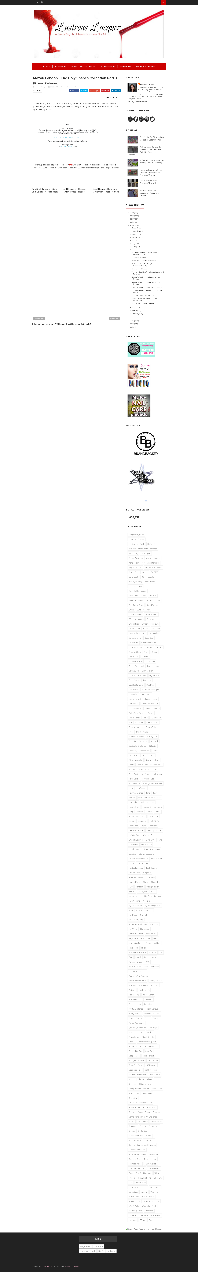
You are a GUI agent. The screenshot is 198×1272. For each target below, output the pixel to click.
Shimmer (132, 1084)
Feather (147, 708)
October (135, 234)
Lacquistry (142, 821)
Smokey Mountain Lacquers (140, 1103)
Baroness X (133, 577)
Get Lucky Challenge (137, 746)
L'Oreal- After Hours (139, 258)
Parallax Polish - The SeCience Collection (147, 287)
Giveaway (133, 750)
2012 (132, 327)
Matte (145, 882)
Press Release (75, 87)
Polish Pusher (148, 995)
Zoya (150, 1220)
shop (71, 165)
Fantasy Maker (135, 708)
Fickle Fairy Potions (137, 713)
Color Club (148, 638)
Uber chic (158, 1178)
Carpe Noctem (151, 614)
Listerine (132, 854)
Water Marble (134, 1201)
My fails (146, 901)
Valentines (133, 1192)
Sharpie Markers (145, 1079)
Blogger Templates (72, 1266)
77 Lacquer (145, 553)
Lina (160, 840)
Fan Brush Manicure (150, 704)
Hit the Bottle (134, 783)
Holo (131, 788)
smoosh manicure (136, 1107)
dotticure (147, 680)
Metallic (132, 891)
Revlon (150, 1032)
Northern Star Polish (137, 952)
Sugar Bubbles (135, 1140)
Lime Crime (150, 840)
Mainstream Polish (136, 877)
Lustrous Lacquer (147, 84)
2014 (132, 321)
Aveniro (145, 572)
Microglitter (143, 891)
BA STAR (154, 572)
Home (47, 66)
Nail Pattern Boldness (138, 924)
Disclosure (60, 66)
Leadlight (153, 826)
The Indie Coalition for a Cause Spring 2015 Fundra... (148, 273)
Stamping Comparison (149, 1126)
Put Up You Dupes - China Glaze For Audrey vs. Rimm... (145, 253)
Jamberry (158, 807)
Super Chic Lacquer (137, 1150)
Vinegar (144, 1192)
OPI (161, 952)
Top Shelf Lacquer (143, 1173)
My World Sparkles (152, 905)
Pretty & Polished (136, 1009)
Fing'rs (151, 713)
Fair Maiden (134, 704)
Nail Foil (143, 915)
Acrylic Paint (134, 563)
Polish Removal (135, 999)
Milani (153, 891)
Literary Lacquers (146, 854)
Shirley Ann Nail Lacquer (139, 1089)
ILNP (155, 793)
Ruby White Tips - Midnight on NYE (145, 303)
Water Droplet (148, 1197)
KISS (144, 816)
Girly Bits (152, 746)
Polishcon (148, 999)
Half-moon (145, 774)
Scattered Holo (135, 1070)
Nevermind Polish (136, 943)
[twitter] (37, 2)
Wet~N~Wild (134, 1206)
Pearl (146, 966)
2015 (132, 225)
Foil (130, 722)
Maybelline (155, 882)
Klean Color (153, 816)
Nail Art (139, 910)
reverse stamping (136, 1032)
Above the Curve (136, 558)
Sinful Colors (134, 1093)
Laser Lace (133, 826)
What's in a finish (149, 1206)
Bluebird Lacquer (136, 600)
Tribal (156, 1173)
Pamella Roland (135, 962)
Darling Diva (134, 671)
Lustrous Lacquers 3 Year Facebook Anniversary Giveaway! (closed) (151, 172)
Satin (140, 1065)
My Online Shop (135, 905)
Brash (131, 610)
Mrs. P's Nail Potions (152, 896)
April (134, 307)
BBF (143, 577)
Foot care (139, 722)
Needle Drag (151, 934)
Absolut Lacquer (153, 558)
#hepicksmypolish (136, 535)
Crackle (159, 647)
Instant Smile (134, 807)
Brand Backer (152, 605)
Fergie (157, 708)
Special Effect (144, 1112)
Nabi (131, 910)
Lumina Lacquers (136, 868)
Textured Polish (135, 1164)
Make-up (151, 877)
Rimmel (132, 1042)
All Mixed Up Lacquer (153, 567)
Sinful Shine (147, 1093)
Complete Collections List (83, 66)
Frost (131, 732)
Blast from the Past (137, 596)
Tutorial (132, 1178)
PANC (147, 962)
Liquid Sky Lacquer (152, 849)
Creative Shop (135, 652)
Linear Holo (133, 844)
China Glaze (134, 624)
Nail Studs (154, 924)
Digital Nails (154, 675)
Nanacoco (144, 929)
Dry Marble (133, 694)
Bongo (149, 600)
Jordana (139, 812)
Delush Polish (147, 671)
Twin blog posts (144, 1178)
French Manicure (136, 727)
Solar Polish (152, 1107)
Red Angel (153, 1027)
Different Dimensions (137, 675)
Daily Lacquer (153, 666)
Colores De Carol (148, 642)
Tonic (131, 1173)
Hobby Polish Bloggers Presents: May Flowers (146, 278)
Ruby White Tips (135, 1051)
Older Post (114, 319)
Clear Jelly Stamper (137, 633)
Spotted (156, 1112)
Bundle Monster (143, 610)
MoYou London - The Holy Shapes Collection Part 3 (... (144, 265)
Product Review (135, 1018)
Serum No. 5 (155, 1074)
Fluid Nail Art (156, 718)
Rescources (126, 66)
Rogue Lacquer (135, 1046)
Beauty (151, 577)
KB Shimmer (134, 816)
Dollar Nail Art (134, 680)
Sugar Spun (149, 1140)
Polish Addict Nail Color (148, 985)
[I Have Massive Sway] (146, 501)
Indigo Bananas (147, 802)
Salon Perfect (148, 1056)
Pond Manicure (135, 1004)
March (134, 311)
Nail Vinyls (133, 929)
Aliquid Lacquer (135, 567)
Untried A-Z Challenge (138, 1187)
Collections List (135, 638)
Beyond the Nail (135, 586)
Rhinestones (134, 1037)
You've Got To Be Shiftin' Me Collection (144, 1215)
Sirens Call (133, 1098)
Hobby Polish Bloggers (152, 783)
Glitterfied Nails (148, 755)
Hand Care (133, 779)
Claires (146, 628)
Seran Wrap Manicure (138, 1074)
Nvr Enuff (153, 952)
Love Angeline (143, 863)
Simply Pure (157, 1089)
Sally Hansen (134, 1056)
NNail (143, 948)
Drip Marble (133, 689)
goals (131, 765)
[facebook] (33, 2)
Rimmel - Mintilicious (139, 269)
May (134, 250)
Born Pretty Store (136, 605)
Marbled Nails (134, 882)
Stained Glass (156, 1121)
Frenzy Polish (151, 727)
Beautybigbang (135, 581)
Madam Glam (134, 873)
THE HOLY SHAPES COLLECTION (67, 137)
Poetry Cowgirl (156, 981)
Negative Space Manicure (139, 938)
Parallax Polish (135, 966)
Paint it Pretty (150, 957)
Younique (132, 1220)
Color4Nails (133, 642)
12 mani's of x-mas (136, 539)
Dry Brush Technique (150, 689)
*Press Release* (113, 97)
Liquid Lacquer (135, 849)
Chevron (150, 619)
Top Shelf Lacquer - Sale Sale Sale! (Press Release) (45, 190)
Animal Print (134, 572)
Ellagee (147, 699)
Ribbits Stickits (148, 1037)
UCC (130, 1182)
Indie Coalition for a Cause (149, 797)
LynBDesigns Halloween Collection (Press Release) (106, 190)
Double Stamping (136, 685)
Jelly (131, 812)
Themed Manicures (137, 1168)
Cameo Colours (135, 614)
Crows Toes (134, 657)
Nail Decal (133, 915)
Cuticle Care (150, 661)
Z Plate (142, 1220)
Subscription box (136, 1135)
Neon (155, 938)
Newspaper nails (153, 943)
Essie (155, 699)
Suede (148, 1135)
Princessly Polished (152, 1013)
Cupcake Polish (135, 661)
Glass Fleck (145, 750)
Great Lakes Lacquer (148, 769)
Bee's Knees (150, 581)
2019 (132, 213)
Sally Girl (148, 1051)
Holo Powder (141, 788)
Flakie (145, 718)
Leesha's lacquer (136, 830)
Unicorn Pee (141, 1182)
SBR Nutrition (151, 1065)
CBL (130, 619)
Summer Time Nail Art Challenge (142, 1145)
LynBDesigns (151, 868)
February (135, 314)
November (136, 231)
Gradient (132, 769)
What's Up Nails (135, 1211)
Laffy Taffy (154, 821)
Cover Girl (149, 647)
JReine (149, 812)
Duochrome (146, 694)
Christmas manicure (150, 624)
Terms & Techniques (146, 66)
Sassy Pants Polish (136, 1060)
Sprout (132, 1121)
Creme (154, 652)
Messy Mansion (152, 887)
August (135, 240)
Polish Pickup (134, 995)
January (135, 317)
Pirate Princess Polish (137, 981)
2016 (132, 222)
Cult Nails (145, 657)
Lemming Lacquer (154, 830)
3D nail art (151, 544)
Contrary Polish (135, 647)
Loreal (131, 863)
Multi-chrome (134, 901)
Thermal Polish (154, 1168)
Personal (155, 966)
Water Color (134, 1197)
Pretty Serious (152, 1009)
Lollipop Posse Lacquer (138, 858)
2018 (132, 216)
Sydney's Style (135, 1159)
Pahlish (138, 957)
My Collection (108, 66)
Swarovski (153, 1154)
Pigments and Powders (138, 976)
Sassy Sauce (152, 1060)
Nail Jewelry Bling (136, 920)
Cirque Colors (134, 628)
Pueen (147, 1018)
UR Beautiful (155, 1187)
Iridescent (147, 807)
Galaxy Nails (152, 736)
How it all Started (136, 793)
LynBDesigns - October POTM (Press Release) (74, 190)
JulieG (157, 812)
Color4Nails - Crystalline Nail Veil (144, 261)
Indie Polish (133, 802)
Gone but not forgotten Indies (149, 765)
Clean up (156, 628)
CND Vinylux (153, 633)
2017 (132, 219)
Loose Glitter (156, 858)
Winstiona (149, 1211)
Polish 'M (132, 985)
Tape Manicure (150, 1159)
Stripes (132, 1131)
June (134, 247)
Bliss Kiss (152, 596)
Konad (131, 821)
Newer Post (39, 319)
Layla (143, 826)
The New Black (151, 1164)
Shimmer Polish (145, 1084)
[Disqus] (77, 225)
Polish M (132, 990)
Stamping (133, 1126)
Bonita (157, 600)
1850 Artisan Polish (136, 544)
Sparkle (132, 1112)
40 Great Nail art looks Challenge (143, 549)
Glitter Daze (134, 755)
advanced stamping (150, 563)
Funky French (142, 732)
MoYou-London (66, 147)
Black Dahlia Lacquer (138, 591)
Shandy (132, 1079)
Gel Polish (154, 741)
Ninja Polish (133, 948)
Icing (148, 793)
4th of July (133, 553)
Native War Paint (136, 934)
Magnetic (147, 873)
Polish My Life (144, 990)
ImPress (132, 797)
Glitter (155, 750)
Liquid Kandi (146, 844)
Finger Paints (134, 718)
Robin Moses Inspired (147, 1042)
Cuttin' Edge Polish (136, 666)
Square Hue (142, 1121)
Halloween (157, 774)
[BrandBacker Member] (146, 455)
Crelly (146, 652)
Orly (130, 957)
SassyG (132, 1065)
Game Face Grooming (138, 741)
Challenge (139, 619)
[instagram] (41, 2)
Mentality (139, 887)
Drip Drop (150, 685)
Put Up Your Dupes (136, 1023)
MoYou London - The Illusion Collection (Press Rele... (146, 299)
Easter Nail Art (135, 699)
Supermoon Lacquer (137, 1154)
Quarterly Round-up (137, 1027)
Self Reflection (151, 1070)
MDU (131, 887)
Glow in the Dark (152, 760)
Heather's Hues (147, 779)
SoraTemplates (46, 1266)
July (134, 244)
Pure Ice (156, 1018)
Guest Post (133, 774)
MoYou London (64, 87)
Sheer (157, 1079)
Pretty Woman (135, 1013)
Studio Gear (143, 1131)
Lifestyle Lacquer (136, 840)
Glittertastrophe (135, 760)
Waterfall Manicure (151, 1201)
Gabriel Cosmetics (136, 736)
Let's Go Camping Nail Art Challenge (144, 835)
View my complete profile (137, 102)
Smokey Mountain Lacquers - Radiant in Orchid (149, 193)
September (136, 237)
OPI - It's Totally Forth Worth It (143, 295)
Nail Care (149, 910)
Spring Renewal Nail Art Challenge (143, 1117)
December (136, 228)
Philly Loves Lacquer (137, 971)
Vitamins (154, 1192)
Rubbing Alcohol (151, 1046)
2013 (132, 324)
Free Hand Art (152, 722)
